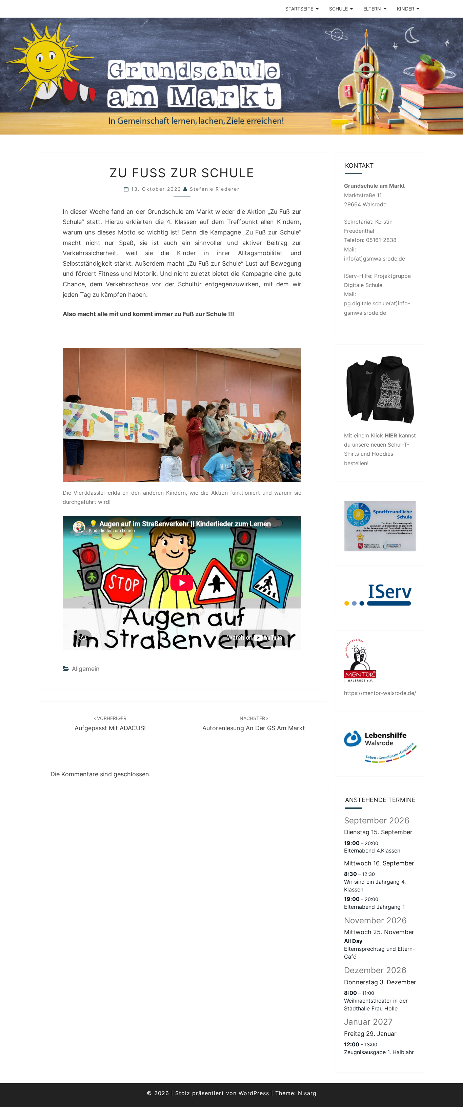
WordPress (254, 1093)
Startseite (299, 9)
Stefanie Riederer (215, 189)
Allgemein (86, 668)
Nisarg (307, 1093)
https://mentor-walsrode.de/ (380, 693)
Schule (338, 9)
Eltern (372, 9)
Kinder (405, 9)
